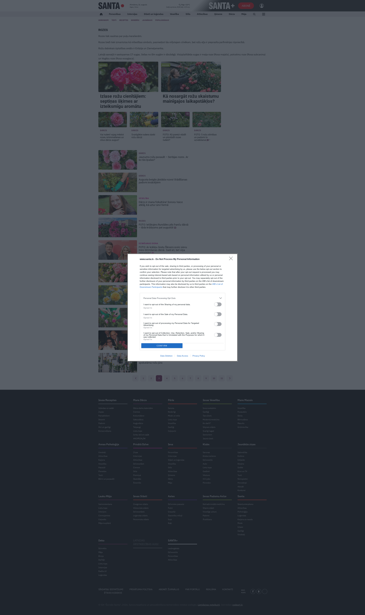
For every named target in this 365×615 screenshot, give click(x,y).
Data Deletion (166, 356)
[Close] (232, 259)
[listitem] (182, 298)
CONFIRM (162, 346)
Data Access (182, 356)
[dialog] (182, 307)
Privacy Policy (198, 356)
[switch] (218, 304)
